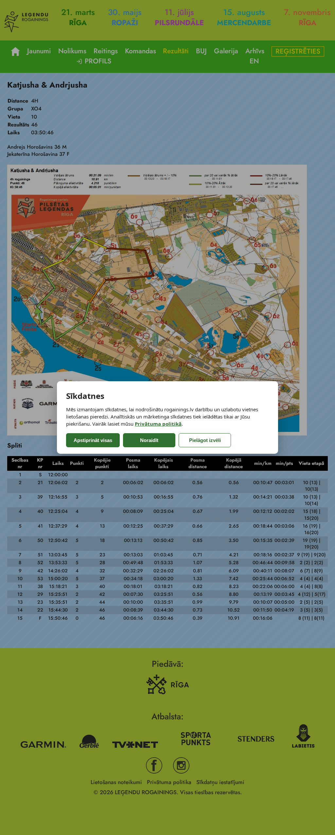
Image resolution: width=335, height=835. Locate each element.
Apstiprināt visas (93, 440)
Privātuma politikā (158, 423)
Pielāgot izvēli (205, 440)
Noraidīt (149, 440)
